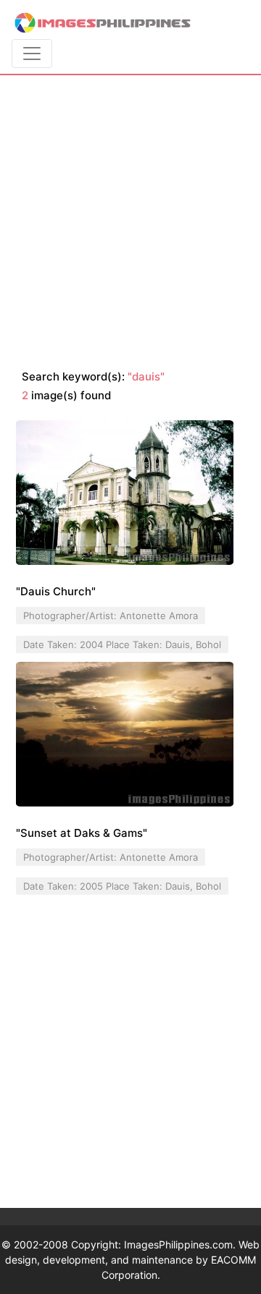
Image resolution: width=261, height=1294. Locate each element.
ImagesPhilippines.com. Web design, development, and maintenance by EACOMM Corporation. (132, 1259)
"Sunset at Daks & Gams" (81, 833)
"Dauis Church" (56, 591)
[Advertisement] (130, 223)
